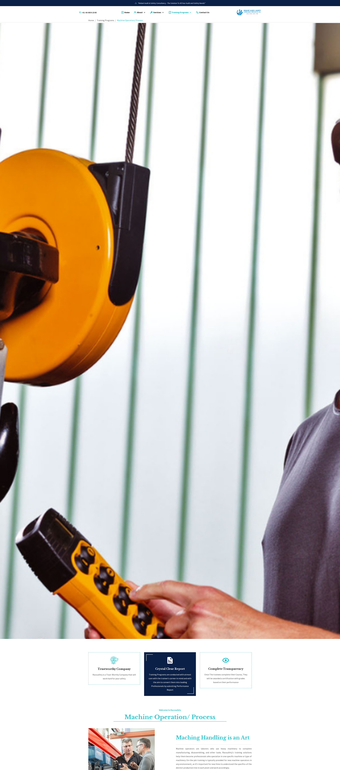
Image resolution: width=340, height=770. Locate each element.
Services (157, 12)
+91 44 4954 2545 (89, 12)
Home (127, 12)
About (140, 12)
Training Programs (180, 12)
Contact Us (204, 12)
